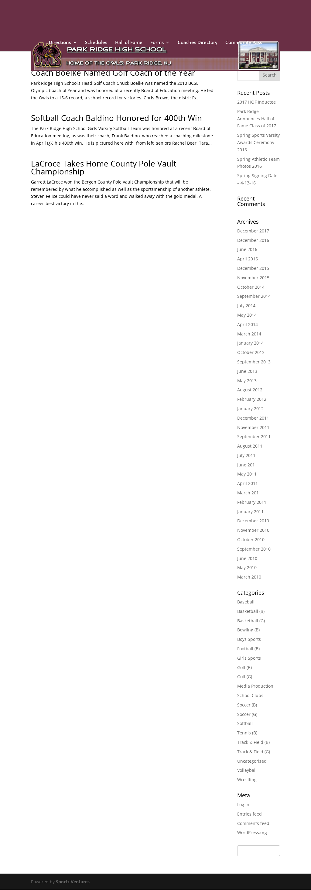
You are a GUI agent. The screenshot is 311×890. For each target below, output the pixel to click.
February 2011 (251, 502)
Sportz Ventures (73, 882)
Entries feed (249, 814)
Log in (243, 804)
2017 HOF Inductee (256, 102)
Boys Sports (249, 639)
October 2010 (251, 539)
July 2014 (246, 305)
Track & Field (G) (253, 751)
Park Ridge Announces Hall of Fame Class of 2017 (256, 118)
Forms (157, 42)
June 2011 (247, 465)
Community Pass (243, 42)
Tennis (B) (247, 733)
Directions (60, 42)
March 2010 (249, 577)
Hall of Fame (128, 42)
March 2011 (249, 493)
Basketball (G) (251, 621)
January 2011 (250, 511)
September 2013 (254, 362)
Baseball (246, 602)
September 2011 (254, 436)
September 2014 (254, 296)
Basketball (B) (251, 611)
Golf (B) (244, 667)
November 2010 (253, 530)
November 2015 (253, 277)
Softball (245, 723)
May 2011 (247, 474)
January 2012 (250, 408)
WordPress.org (252, 832)
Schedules (96, 42)
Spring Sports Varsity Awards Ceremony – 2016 (258, 142)
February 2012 (251, 399)
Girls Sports (249, 658)
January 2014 (250, 343)
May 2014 (247, 315)
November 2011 (253, 427)
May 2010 (247, 567)
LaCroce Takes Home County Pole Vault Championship (103, 167)
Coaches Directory (197, 42)
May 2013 (247, 380)
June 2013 (247, 371)
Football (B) (248, 648)
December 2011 (253, 418)
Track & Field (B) (253, 742)
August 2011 (249, 446)
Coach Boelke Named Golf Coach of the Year (113, 72)
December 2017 (253, 231)
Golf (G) (244, 676)
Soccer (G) (247, 714)
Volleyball (247, 770)
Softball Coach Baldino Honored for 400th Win (116, 117)
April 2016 (247, 259)
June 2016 (247, 249)
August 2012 (249, 390)
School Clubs (250, 695)
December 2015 (253, 268)
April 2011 (247, 483)
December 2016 (253, 240)
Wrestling (247, 779)
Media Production (255, 686)
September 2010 (254, 549)
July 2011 (246, 455)
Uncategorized (252, 761)
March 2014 (249, 334)
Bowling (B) (248, 630)
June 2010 (247, 558)
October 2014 (251, 287)
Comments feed (253, 823)
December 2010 (253, 521)
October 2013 (251, 352)
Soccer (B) (247, 705)
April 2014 (247, 324)
